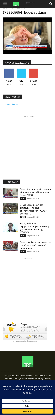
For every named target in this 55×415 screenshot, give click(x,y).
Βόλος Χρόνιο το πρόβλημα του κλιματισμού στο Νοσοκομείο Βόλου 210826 (35, 192)
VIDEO (23, 198)
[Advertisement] (27, 145)
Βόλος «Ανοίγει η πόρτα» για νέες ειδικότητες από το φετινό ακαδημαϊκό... (36, 245)
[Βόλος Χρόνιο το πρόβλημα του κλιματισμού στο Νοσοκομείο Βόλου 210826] (10, 193)
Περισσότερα (11, 104)
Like (9, 70)
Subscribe (33, 70)
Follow (21, 70)
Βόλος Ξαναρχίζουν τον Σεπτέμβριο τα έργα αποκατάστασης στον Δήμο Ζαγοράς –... (33, 209)
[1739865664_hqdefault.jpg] (27, 53)
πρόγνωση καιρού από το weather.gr (25, 341)
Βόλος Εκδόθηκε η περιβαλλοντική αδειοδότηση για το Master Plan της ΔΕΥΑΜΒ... (34, 228)
